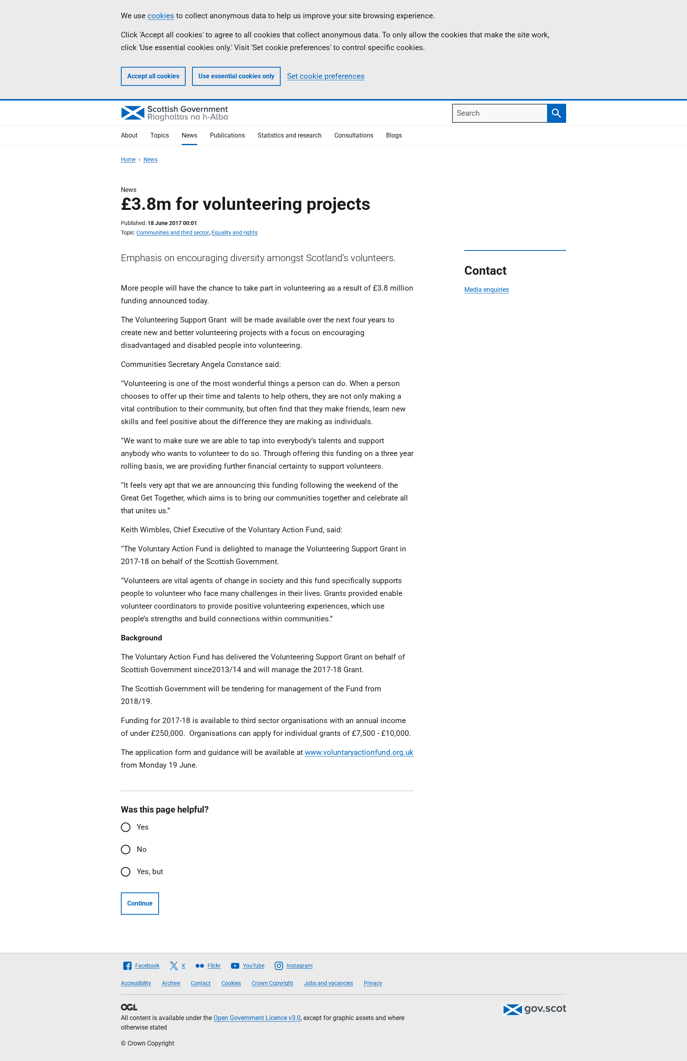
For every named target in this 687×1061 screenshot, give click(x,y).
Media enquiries (486, 289)
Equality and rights (235, 232)
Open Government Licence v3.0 (257, 1018)
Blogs (394, 135)
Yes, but (150, 871)
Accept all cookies (153, 76)
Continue (140, 903)
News (189, 135)
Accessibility (136, 983)
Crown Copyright (272, 983)
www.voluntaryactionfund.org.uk (359, 752)
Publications (227, 135)
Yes (143, 827)
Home (128, 159)
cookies (160, 15)
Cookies (231, 983)
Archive (171, 983)
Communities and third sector (172, 232)
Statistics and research (290, 135)
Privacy (373, 983)
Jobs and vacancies (328, 983)
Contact (201, 983)
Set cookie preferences (326, 76)
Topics (159, 135)
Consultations (353, 135)
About (129, 135)
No (142, 849)
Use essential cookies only (236, 76)
